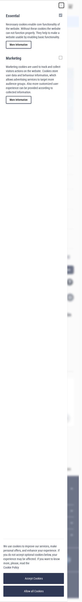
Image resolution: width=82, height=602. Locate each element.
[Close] (61, 5)
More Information (19, 44)
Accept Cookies (34, 578)
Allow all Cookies (34, 591)
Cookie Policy (11, 567)
